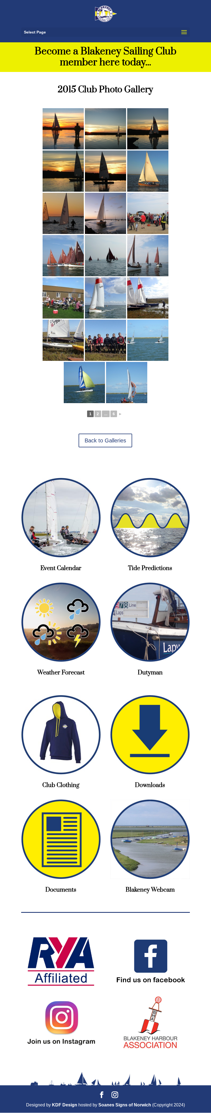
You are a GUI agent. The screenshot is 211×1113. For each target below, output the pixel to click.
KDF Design (64, 1105)
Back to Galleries (105, 440)
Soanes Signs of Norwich (124, 1105)
